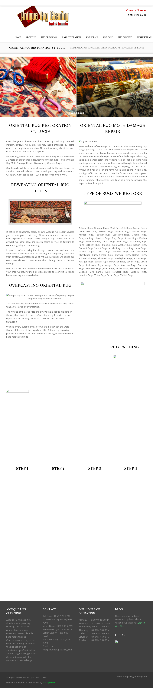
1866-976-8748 (136, 15)
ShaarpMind (49, 682)
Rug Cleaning (49, 37)
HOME (18, 37)
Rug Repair (92, 37)
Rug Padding (125, 37)
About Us (31, 37)
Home (73, 47)
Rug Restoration (71, 37)
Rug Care (108, 37)
